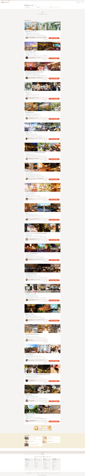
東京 (40, 454)
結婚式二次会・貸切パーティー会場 (36, 454)
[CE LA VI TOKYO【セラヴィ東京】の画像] (42, 46)
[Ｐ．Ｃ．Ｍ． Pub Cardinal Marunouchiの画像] (42, 248)
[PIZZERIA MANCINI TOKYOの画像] (42, 106)
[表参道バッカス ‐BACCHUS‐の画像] (42, 308)
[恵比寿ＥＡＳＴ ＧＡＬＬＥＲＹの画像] (42, 409)
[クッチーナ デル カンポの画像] (42, 167)
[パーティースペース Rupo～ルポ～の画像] (42, 187)
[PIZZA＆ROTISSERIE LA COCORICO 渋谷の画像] (42, 328)
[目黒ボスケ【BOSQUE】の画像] (42, 389)
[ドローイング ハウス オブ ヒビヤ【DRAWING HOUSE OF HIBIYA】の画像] (42, 147)
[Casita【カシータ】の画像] (42, 86)
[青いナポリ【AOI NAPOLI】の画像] (42, 348)
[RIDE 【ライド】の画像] (42, 207)
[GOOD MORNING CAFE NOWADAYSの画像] (42, 268)
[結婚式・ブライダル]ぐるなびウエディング (28, 454)
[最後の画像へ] (59, 26)
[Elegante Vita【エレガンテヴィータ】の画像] (42, 26)
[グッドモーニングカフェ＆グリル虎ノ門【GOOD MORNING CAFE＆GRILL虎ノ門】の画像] (42, 369)
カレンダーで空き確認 (54, 58)
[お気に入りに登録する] (59, 31)
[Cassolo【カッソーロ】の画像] (42, 127)
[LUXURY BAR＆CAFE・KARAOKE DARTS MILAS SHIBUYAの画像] (42, 66)
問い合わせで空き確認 (54, 421)
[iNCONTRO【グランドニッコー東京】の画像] (42, 288)
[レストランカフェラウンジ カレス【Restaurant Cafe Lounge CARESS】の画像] (42, 227)
